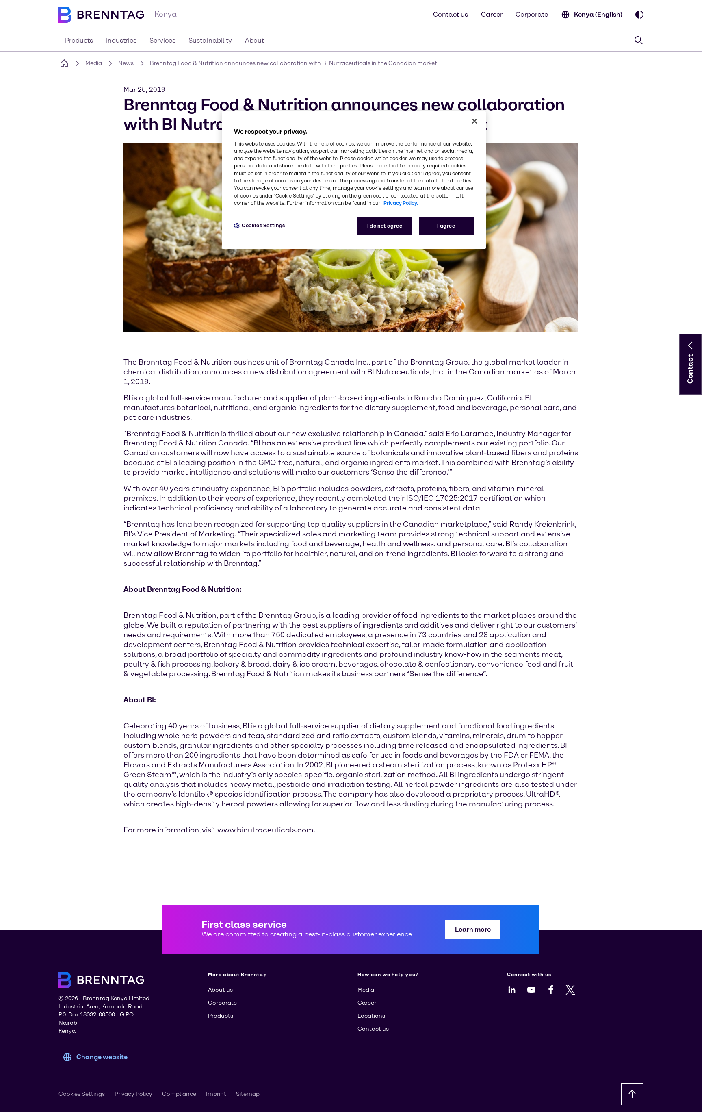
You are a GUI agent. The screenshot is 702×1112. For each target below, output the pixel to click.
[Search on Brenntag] (639, 40)
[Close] (474, 121)
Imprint (216, 1093)
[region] (354, 180)
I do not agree (385, 226)
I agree (446, 226)
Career (492, 14)
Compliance (179, 1093)
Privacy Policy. (401, 203)
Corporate (532, 14)
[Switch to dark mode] (639, 15)
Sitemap (248, 1093)
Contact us (450, 14)
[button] (691, 345)
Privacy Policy (133, 1093)
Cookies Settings (263, 225)
